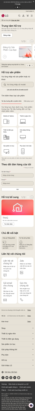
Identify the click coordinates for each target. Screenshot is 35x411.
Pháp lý (3, 390)
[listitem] (13, 65)
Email (6, 180)
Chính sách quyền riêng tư (9, 387)
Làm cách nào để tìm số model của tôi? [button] (17, 89)
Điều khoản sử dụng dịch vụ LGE (19, 384)
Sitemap (4, 384)
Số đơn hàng (8, 172)
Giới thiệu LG (6, 365)
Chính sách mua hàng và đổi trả (17, 390)
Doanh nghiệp (29, 11)
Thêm (29, 310)
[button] (19, 16)
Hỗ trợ (4, 360)
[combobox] (17, 84)
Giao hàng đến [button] (11, 20)
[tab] (12, 101)
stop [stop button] (29, 66)
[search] (5, 85)
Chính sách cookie (25, 387)
